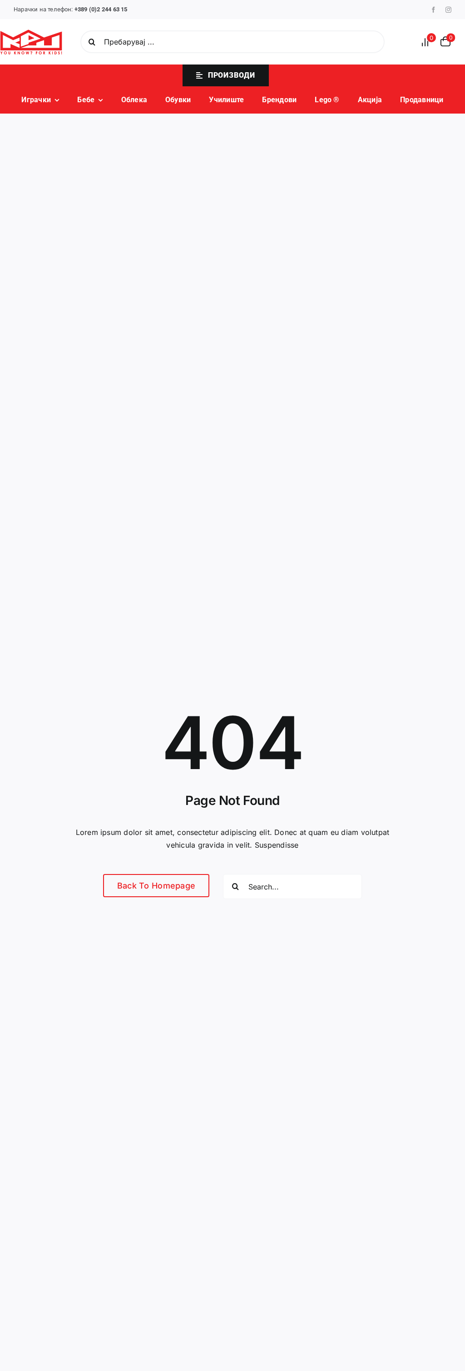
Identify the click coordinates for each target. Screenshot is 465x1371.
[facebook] (433, 10)
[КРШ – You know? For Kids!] (31, 33)
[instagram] (448, 10)
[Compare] (428, 42)
